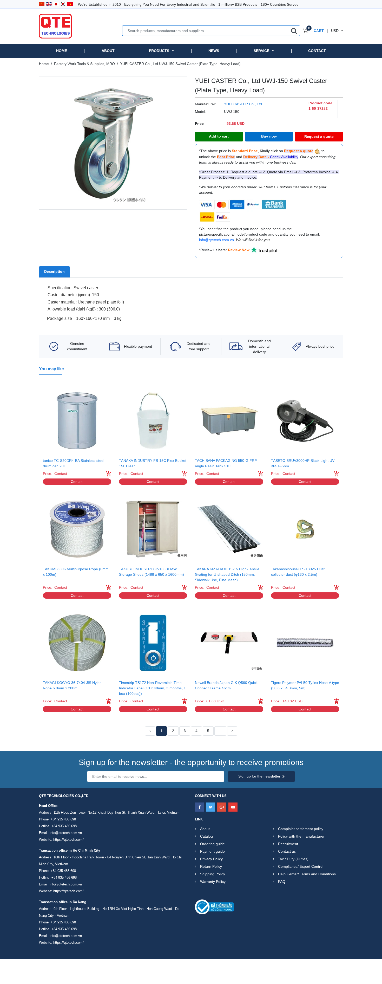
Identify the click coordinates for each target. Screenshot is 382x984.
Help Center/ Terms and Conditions (307, 874)
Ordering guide (212, 844)
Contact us (287, 851)
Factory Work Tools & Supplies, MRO (84, 64)
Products (159, 51)
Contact (317, 51)
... (220, 731)
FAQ (281, 881)
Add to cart (219, 136)
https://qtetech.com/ (68, 839)
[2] (232, 731)
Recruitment (288, 844)
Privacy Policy (211, 859)
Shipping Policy (212, 874)
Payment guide (212, 851)
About (108, 51)
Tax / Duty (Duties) (293, 859)
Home (61, 51)
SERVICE (261, 51)
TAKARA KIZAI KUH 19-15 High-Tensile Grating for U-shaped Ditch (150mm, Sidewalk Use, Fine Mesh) (227, 574)
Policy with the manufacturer (301, 836)
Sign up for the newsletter (259, 776)
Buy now (269, 136)
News (213, 51)
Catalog (206, 836)
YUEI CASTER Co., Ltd (243, 104)
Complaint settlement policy (300, 829)
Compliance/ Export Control (300, 866)
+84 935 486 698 (63, 819)
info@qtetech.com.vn (66, 833)
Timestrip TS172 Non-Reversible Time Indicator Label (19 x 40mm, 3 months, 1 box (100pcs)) (152, 688)
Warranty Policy (213, 881)
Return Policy (211, 866)
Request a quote (319, 136)
